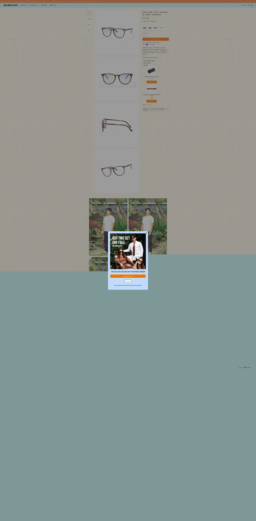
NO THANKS (128, 281)
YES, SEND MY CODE (128, 276)
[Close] (146, 232)
